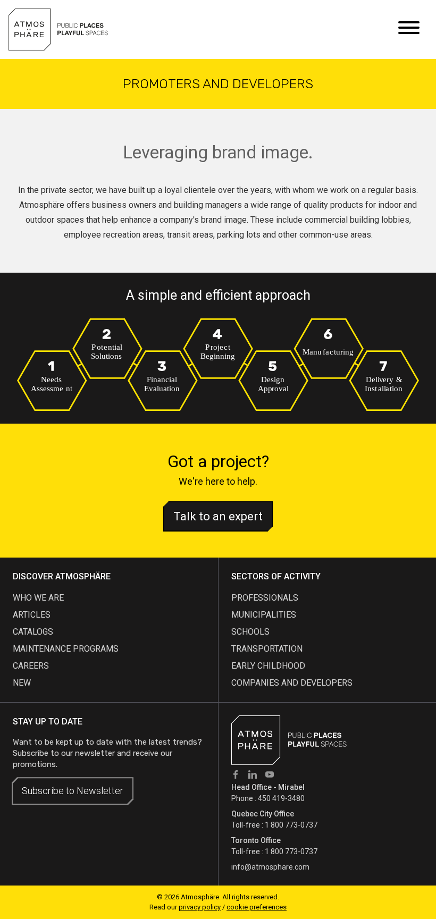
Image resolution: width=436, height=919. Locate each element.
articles (32, 615)
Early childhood (268, 666)
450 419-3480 (281, 798)
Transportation (267, 649)
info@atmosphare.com (270, 867)
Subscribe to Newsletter (72, 790)
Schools (250, 632)
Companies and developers (292, 683)
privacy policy (200, 907)
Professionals (264, 598)
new (22, 683)
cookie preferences (257, 907)
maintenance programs (66, 649)
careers (31, 666)
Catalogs (33, 632)
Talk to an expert (218, 516)
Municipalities (263, 615)
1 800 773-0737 (291, 825)
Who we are (38, 598)
